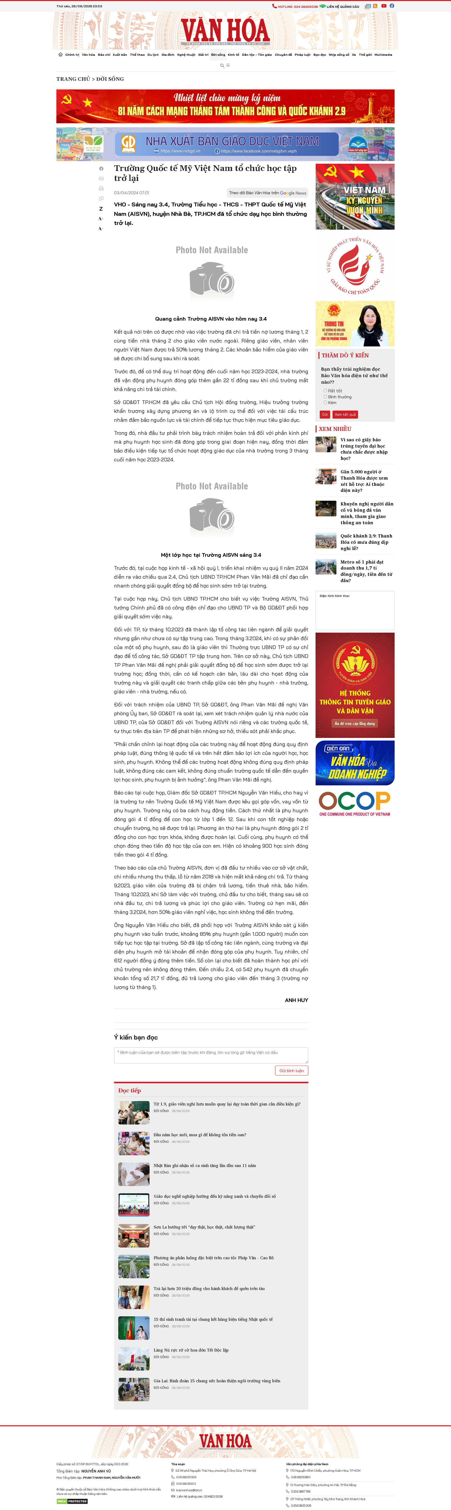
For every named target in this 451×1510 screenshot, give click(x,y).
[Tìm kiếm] (222, 66)
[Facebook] (101, 169)
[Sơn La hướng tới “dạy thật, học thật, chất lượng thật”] (134, 1236)
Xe (354, 55)
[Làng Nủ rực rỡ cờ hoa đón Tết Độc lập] (134, 1359)
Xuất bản (120, 55)
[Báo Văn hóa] (225, 30)
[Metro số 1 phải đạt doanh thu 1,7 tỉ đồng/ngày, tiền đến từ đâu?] (326, 566)
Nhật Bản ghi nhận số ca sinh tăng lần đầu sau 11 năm (205, 1165)
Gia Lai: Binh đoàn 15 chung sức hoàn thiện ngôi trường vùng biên (217, 1380)
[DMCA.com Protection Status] (72, 1501)
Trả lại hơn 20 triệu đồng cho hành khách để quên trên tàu (209, 1288)
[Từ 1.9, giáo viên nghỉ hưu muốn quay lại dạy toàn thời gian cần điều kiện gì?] (134, 1112)
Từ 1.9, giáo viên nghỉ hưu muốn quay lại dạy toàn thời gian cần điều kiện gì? (227, 1104)
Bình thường (340, 396)
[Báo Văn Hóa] (225, 1440)
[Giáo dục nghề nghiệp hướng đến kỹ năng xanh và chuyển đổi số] (134, 1205)
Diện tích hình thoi (334, 596)
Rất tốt (335, 390)
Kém (332, 402)
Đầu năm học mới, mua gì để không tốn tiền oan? (200, 1134)
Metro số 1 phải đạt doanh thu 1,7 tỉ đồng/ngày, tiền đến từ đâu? (367, 571)
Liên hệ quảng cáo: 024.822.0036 (200, 1496)
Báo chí (104, 55)
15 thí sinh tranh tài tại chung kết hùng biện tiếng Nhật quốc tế (213, 1319)
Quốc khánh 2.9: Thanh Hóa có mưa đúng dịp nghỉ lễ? (366, 542)
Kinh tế (233, 55)
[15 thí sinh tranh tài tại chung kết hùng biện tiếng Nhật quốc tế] (134, 1328)
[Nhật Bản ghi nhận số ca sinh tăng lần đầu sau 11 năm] (134, 1174)
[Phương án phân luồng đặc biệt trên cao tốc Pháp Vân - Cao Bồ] (134, 1266)
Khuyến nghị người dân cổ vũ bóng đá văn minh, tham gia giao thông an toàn (367, 513)
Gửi (325, 414)
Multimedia (383, 55)
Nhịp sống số (339, 55)
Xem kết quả (345, 414)
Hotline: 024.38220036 (298, 7)
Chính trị (72, 55)
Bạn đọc (319, 55)
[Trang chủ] (60, 55)
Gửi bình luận (292, 1070)
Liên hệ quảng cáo (343, 7)
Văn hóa (88, 55)
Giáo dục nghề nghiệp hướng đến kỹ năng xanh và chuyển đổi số (215, 1196)
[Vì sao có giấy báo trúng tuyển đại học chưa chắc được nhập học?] (326, 444)
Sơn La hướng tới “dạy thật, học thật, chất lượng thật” (204, 1227)
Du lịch (153, 55)
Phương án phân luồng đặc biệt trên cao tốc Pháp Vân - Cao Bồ (214, 1257)
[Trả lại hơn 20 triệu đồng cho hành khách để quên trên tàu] (134, 1297)
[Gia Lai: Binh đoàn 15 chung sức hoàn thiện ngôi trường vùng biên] (134, 1389)
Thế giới (365, 55)
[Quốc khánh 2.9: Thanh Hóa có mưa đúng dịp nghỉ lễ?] (326, 540)
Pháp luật (303, 55)
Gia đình (168, 55)
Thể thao (137, 55)
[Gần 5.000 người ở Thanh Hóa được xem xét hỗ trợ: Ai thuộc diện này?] (326, 476)
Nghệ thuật (186, 55)
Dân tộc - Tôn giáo (257, 55)
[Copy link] (101, 198)
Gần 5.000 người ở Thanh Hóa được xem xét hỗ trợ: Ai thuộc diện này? (364, 481)
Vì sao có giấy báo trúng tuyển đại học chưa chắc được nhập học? (364, 449)
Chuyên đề (283, 55)
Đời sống (218, 55)
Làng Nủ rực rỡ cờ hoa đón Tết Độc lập (191, 1350)
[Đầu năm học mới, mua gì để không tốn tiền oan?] (134, 1143)
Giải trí (203, 55)
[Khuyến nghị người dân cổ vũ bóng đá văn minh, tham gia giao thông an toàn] (326, 508)
